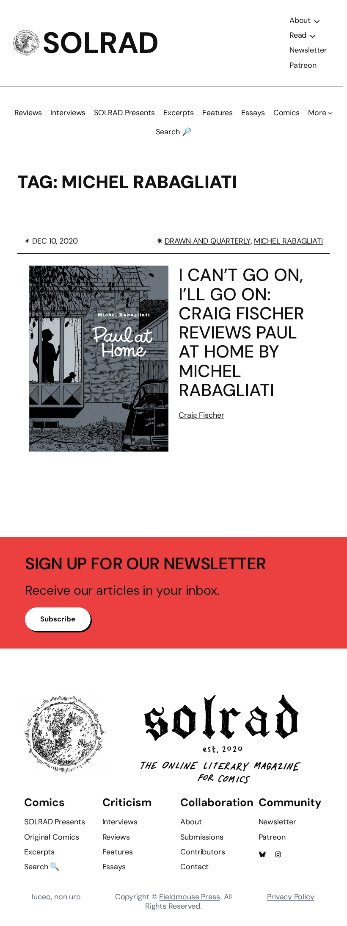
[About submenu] (317, 20)
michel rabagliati (288, 241)
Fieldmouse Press (189, 897)
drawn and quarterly (208, 241)
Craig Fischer (201, 415)
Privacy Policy (290, 897)
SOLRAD (100, 43)
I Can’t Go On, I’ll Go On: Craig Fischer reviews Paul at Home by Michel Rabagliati (241, 333)
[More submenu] (330, 113)
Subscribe (57, 619)
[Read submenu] (312, 35)
